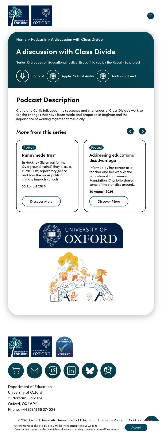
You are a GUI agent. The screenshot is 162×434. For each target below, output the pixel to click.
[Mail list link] (34, 370)
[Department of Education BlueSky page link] (90, 370)
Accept (136, 427)
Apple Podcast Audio (78, 76)
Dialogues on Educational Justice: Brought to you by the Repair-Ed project (83, 62)
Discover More (41, 201)
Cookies (135, 420)
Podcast (37, 76)
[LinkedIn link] (71, 370)
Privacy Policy (112, 420)
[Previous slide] (130, 131)
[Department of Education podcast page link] (108, 370)
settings (114, 429)
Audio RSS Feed (124, 76)
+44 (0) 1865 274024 (38, 409)
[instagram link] (53, 370)
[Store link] (16, 370)
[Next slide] (142, 131)
